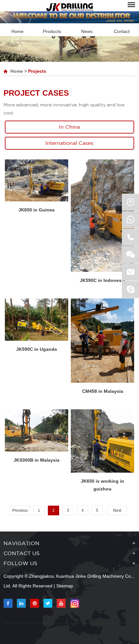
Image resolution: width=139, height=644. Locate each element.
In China (69, 127)
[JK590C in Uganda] (36, 319)
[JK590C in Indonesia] (102, 215)
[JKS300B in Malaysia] (36, 430)
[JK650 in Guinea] (36, 180)
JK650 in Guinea (36, 209)
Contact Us (21, 553)
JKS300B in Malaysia (36, 460)
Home (17, 31)
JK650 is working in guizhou (102, 484)
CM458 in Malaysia (102, 391)
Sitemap (64, 585)
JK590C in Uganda (36, 349)
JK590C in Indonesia (102, 280)
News (86, 31)
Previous (20, 510)
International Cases (69, 143)
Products (52, 31)
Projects (37, 71)
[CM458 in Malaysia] (102, 340)
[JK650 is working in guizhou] (102, 441)
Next (117, 510)
